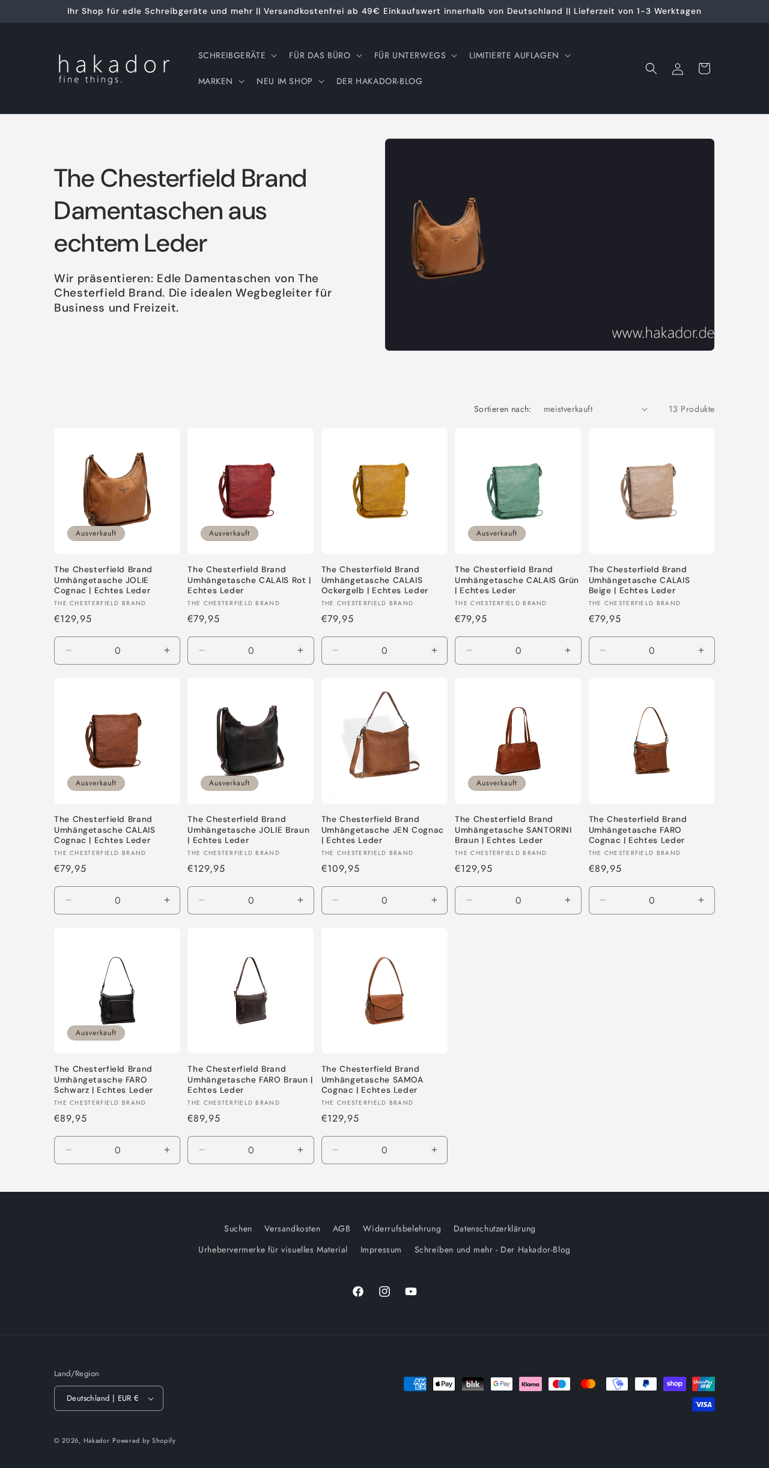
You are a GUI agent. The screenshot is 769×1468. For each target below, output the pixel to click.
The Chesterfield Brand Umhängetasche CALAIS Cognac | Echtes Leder (105, 829)
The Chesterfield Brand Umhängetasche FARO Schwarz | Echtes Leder (103, 1079)
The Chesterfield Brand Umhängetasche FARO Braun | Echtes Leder (249, 1079)
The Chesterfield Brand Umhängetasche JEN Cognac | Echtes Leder (382, 829)
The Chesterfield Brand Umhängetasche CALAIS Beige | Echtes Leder (639, 580)
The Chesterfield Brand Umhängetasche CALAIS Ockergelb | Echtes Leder (374, 580)
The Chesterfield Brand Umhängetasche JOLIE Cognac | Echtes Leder (103, 580)
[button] (236, 55)
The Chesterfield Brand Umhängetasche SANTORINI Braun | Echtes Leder (513, 829)
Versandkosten (292, 1228)
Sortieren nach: (503, 409)
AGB (342, 1228)
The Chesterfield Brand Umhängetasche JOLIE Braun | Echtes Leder (248, 829)
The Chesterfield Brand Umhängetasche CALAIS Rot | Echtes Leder (249, 580)
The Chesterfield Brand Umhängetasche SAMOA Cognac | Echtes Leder (372, 1079)
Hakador (97, 1440)
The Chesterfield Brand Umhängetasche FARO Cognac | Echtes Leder (638, 829)
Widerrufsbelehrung (402, 1228)
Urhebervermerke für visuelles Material (273, 1249)
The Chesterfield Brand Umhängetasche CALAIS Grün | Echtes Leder (517, 580)
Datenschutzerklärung (495, 1228)
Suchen (238, 1228)
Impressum (381, 1249)
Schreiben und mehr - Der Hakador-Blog (493, 1249)
